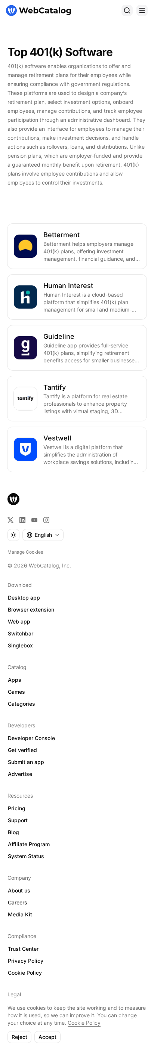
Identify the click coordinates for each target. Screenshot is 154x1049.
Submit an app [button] (26, 762)
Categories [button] (21, 703)
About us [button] (19, 890)
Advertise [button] (20, 774)
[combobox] (43, 535)
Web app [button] (19, 621)
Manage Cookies (25, 552)
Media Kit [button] (20, 914)
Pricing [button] (16, 808)
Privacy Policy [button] (25, 960)
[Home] (38, 10)
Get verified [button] (22, 750)
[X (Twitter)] (10, 520)
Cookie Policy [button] (25, 972)
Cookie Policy (84, 1022)
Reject (19, 1037)
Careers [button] (17, 902)
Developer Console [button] (31, 738)
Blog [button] (13, 832)
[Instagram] (46, 520)
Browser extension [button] (31, 609)
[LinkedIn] (22, 520)
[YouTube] (34, 520)
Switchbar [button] (20, 633)
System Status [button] (26, 856)
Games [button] (16, 691)
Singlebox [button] (20, 645)
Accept (47, 1037)
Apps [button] (14, 680)
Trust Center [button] (23, 949)
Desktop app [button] (24, 597)
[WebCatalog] (13, 499)
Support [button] (18, 820)
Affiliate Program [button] (29, 844)
